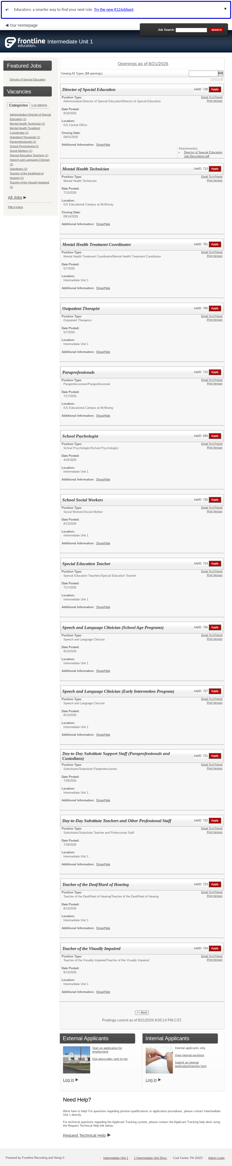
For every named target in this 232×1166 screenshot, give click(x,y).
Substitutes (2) (18, 169)
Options (215, 79)
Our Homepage (24, 25)
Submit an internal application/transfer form (191, 1064)
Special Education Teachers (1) (29, 155)
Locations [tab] (39, 105)
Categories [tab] (18, 105)
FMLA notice (15, 207)
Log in (68, 1080)
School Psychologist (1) (24, 146)
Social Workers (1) (21, 150)
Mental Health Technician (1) (27, 123)
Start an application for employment (107, 1049)
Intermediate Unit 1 (115, 1158)
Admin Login (216, 1158)
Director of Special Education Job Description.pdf (203, 154)
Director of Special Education (28, 79)
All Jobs (15, 197)
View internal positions (189, 1055)
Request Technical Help (84, 1135)
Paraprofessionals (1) (23, 141)
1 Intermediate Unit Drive (150, 1158)
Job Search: (166, 29)
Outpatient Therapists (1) (25, 137)
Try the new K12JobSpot (113, 10)
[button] (225, 9)
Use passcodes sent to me (110, 1059)
